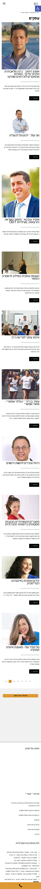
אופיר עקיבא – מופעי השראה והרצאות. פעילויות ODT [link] (22, 221)
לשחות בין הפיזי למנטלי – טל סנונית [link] (25, 858)
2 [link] (30, 681)
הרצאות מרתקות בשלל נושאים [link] (29, 815)
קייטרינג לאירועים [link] (33, 825)
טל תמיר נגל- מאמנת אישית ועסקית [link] (22, 649)
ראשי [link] (38, 12)
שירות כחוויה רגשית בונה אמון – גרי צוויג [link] (23, 855)
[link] (38, 9)
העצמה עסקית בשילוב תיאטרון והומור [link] (20, 277)
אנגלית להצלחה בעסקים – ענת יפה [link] (25, 860)
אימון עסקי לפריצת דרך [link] (25, 338)
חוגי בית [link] (36, 806)
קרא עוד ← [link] (34, 98)
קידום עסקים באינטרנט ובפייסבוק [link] (25, 582)
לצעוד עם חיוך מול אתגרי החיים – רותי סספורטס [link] (21, 879)
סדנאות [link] (36, 811)
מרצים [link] (37, 834)
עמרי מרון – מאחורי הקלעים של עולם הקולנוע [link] (22, 852)
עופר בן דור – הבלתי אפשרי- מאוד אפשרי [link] (22, 403)
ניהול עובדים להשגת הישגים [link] (22, 463)
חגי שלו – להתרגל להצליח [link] (24, 136)
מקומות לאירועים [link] (33, 830)
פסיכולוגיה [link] (32, 12)
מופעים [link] (36, 820)
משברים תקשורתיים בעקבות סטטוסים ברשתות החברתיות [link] (22, 523)
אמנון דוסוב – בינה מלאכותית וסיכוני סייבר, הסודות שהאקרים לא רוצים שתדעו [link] (21, 74)
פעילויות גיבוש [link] (34, 803)
